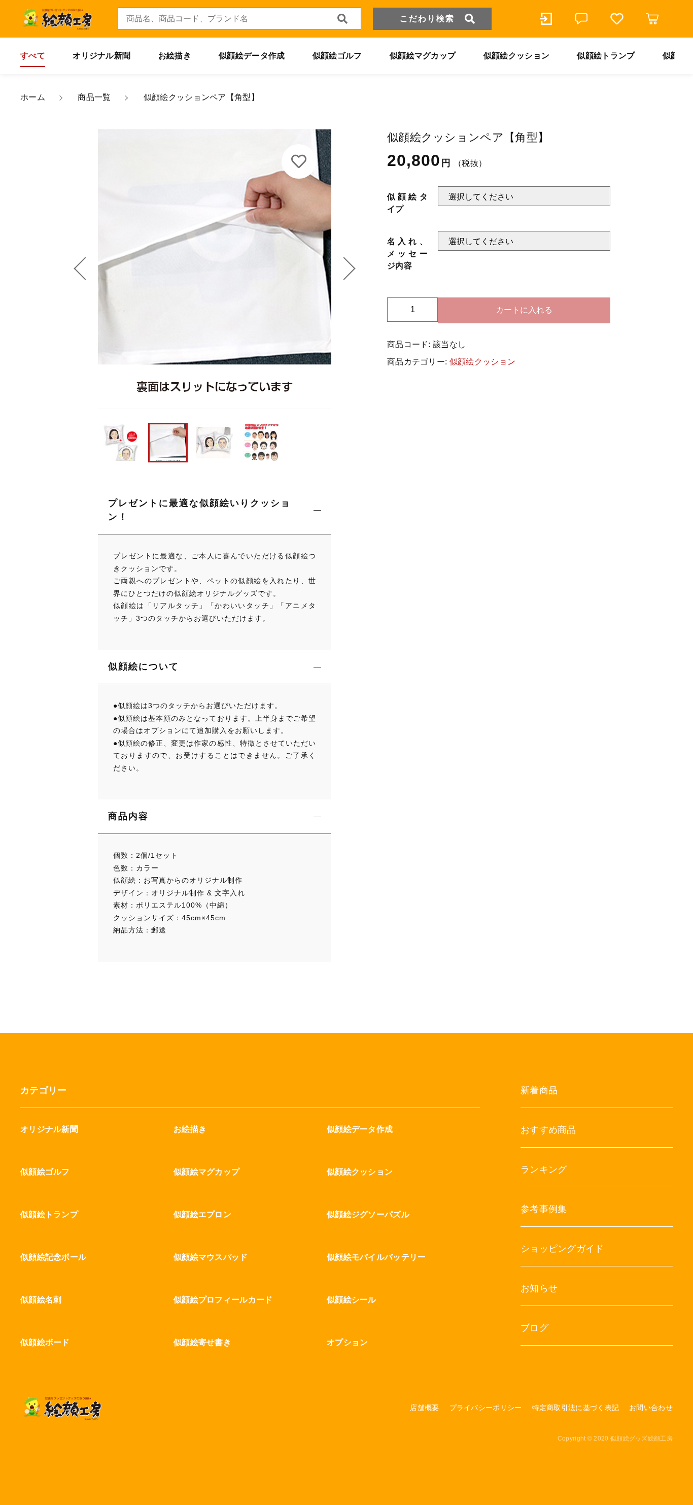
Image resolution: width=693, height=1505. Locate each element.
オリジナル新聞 (101, 55)
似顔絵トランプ (606, 55)
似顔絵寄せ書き (202, 1342)
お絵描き (174, 55)
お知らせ (539, 1288)
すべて (32, 55)
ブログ (534, 1328)
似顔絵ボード (45, 1342)
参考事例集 (544, 1209)
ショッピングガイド (562, 1249)
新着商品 (539, 1090)
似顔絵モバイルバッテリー (376, 1257)
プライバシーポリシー (485, 1407)
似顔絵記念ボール (53, 1257)
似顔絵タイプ (407, 202)
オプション (347, 1342)
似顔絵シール (351, 1299)
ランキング (544, 1169)
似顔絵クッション (516, 55)
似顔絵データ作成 (252, 55)
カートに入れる (524, 309)
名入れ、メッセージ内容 (407, 253)
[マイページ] (546, 18)
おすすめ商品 (548, 1130)
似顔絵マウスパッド (211, 1257)
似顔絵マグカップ (423, 55)
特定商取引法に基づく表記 (575, 1407)
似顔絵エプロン (202, 1214)
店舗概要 (424, 1407)
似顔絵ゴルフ (337, 55)
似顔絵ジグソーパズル (368, 1214)
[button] (85, 269)
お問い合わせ (651, 1407)
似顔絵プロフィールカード (223, 1299)
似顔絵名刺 (41, 1299)
